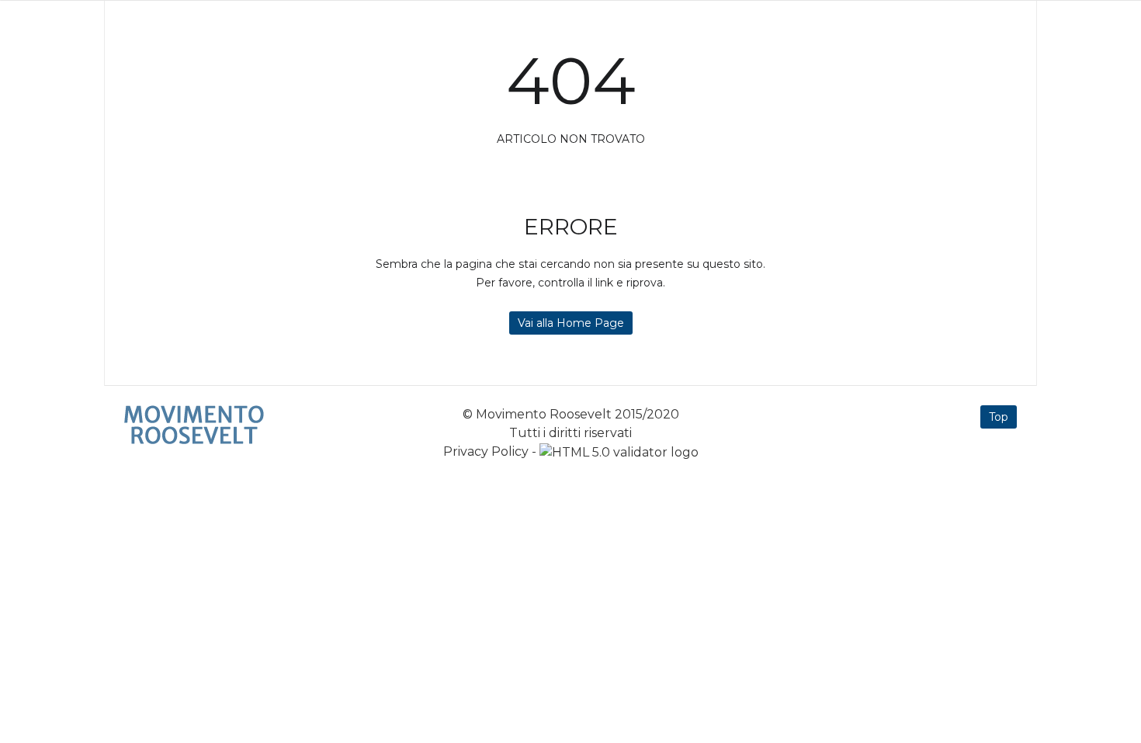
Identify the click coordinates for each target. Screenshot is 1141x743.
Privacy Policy (486, 451)
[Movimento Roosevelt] (194, 424)
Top (998, 417)
